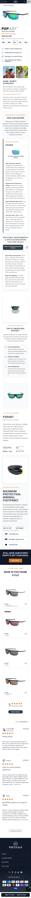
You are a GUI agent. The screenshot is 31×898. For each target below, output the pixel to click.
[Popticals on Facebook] (12, 872)
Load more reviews (15, 831)
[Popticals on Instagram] (15, 872)
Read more (17, 784)
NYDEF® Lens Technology (17, 48)
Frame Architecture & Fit (17, 52)
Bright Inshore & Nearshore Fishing (13, 247)
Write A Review (15, 712)
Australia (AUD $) (14, 877)
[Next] (28, 15)
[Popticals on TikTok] (18, 872)
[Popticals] (15, 1)
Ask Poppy (15, 560)
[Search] (24, 1)
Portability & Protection (17, 56)
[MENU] (1, 1)
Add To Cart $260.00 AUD (15, 895)
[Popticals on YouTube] (21, 872)
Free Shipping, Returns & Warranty (17, 60)
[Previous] (3, 15)
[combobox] (22, 722)
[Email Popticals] (9, 872)
